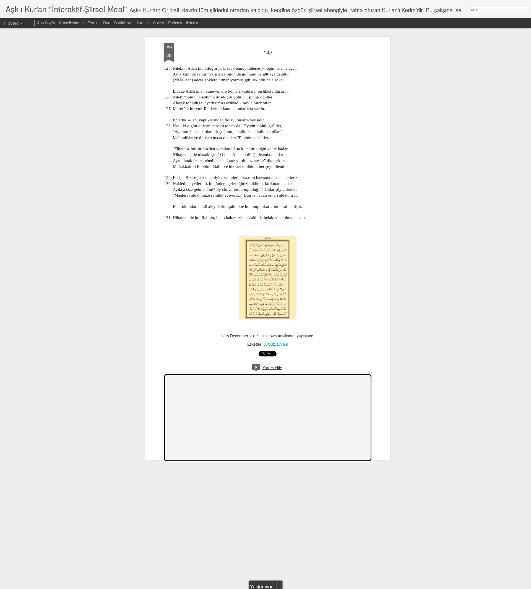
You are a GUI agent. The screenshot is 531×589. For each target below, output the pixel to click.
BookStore (123, 22)
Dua (106, 22)
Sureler (142, 22)
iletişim (192, 22)
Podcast (175, 22)
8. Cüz (269, 344)
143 (267, 52)
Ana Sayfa (46, 22)
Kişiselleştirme (71, 22)
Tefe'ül (93, 22)
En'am (282, 344)
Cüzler (158, 22)
